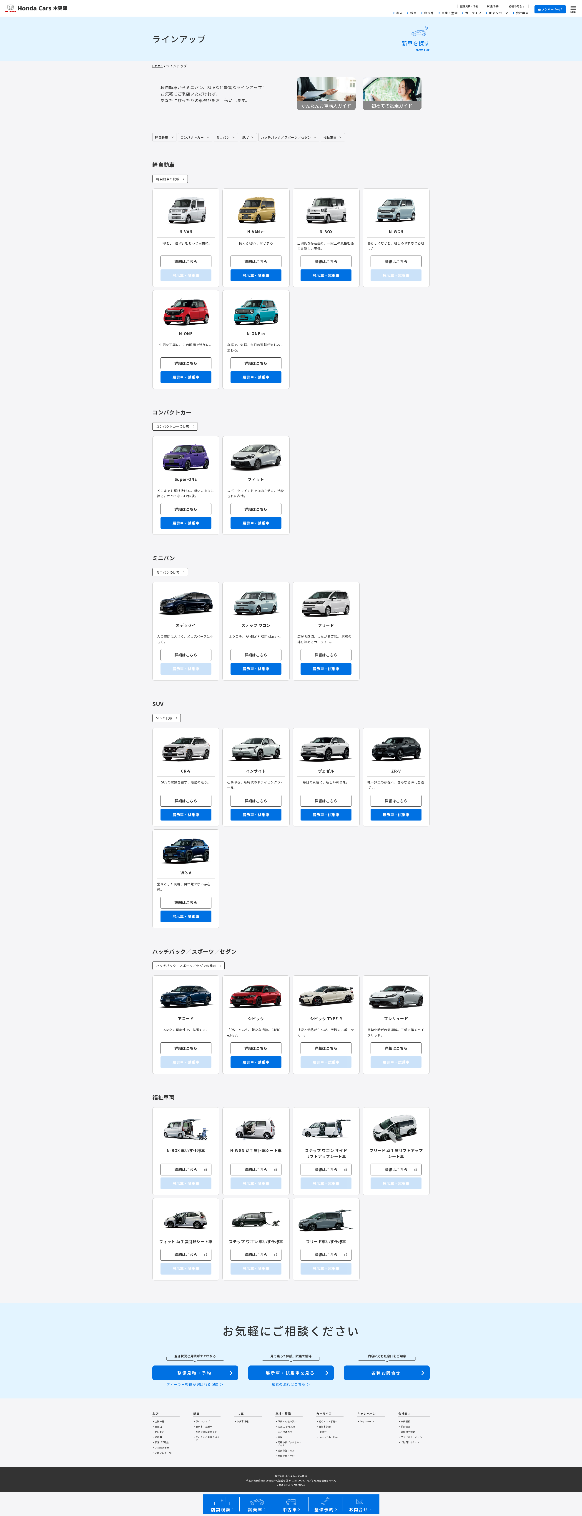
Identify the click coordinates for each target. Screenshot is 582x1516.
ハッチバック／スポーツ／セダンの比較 (186, 965)
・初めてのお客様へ (327, 1421)
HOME (157, 66)
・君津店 (157, 1426)
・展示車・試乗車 (202, 1426)
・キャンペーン (365, 1421)
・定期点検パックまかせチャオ (288, 1444)
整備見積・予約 (469, 6)
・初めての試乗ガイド (205, 1431)
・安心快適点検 (283, 1431)
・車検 (279, 1437)
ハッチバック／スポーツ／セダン (286, 137)
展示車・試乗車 (256, 275)
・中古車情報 (241, 1421)
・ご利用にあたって (409, 1442)
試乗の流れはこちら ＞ (291, 1384)
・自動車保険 (323, 1426)
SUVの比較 (164, 718)
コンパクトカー (192, 137)
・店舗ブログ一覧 (161, 1452)
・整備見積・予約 (284, 1455)
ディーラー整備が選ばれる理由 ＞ (195, 1384)
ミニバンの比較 (168, 572)
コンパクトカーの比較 (173, 426)
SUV (245, 137)
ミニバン (223, 137)
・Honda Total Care (327, 1437)
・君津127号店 (160, 1442)
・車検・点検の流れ (286, 1421)
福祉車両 (330, 137)
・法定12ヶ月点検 (285, 1426)
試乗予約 (493, 6)
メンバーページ (552, 9)
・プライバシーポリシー (411, 1437)
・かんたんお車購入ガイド (206, 1438)
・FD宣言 (321, 1431)
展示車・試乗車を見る (290, 1373)
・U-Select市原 (160, 1447)
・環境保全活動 (406, 1431)
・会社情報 (404, 1421)
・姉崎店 (157, 1437)
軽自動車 (161, 137)
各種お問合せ (517, 6)
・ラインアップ (201, 1421)
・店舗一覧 (158, 1421)
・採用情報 (404, 1426)
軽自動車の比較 (168, 179)
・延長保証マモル (284, 1450)
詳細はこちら (185, 261)
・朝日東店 (158, 1431)
